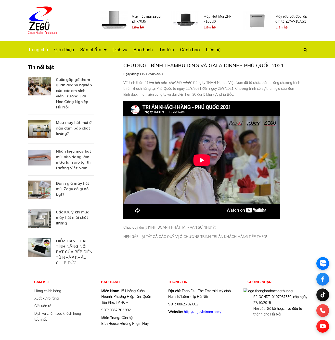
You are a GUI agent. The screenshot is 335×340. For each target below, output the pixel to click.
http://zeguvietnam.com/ (202, 312)
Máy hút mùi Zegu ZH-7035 (146, 19)
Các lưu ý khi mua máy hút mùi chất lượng (73, 217)
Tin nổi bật (41, 67)
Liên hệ (213, 49)
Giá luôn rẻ (42, 306)
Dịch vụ (120, 49)
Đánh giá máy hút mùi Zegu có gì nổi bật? (73, 189)
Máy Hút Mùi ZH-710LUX (217, 19)
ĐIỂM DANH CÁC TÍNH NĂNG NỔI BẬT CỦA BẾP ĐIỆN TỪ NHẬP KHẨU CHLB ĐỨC (74, 251)
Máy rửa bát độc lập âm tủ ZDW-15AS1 (291, 19)
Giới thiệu (64, 49)
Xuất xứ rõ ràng (46, 298)
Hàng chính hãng (47, 291)
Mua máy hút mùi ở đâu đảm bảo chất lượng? (73, 128)
